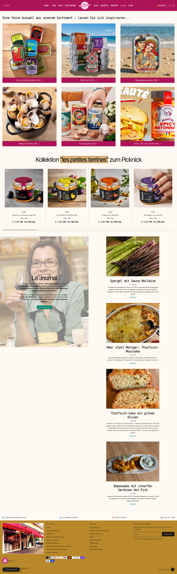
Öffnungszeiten (94, 543)
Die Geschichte (94, 527)
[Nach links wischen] (2, 196)
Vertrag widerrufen (12, 569)
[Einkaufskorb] (173, 5)
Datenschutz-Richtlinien (150, 539)
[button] (6, 5)
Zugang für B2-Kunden (96, 549)
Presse (92, 537)
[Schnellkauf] (42, 206)
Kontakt (48, 527)
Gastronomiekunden (96, 540)
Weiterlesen (132, 297)
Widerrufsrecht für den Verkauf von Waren (58, 546)
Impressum (49, 534)
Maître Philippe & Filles (21, 568)
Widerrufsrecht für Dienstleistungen (56, 549)
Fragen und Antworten (52, 531)
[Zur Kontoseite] (170, 5)
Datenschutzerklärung (52, 543)
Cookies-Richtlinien (51, 552)
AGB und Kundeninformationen (55, 537)
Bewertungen (93, 546)
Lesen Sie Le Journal (44, 307)
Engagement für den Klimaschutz (99, 531)
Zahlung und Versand (52, 540)
